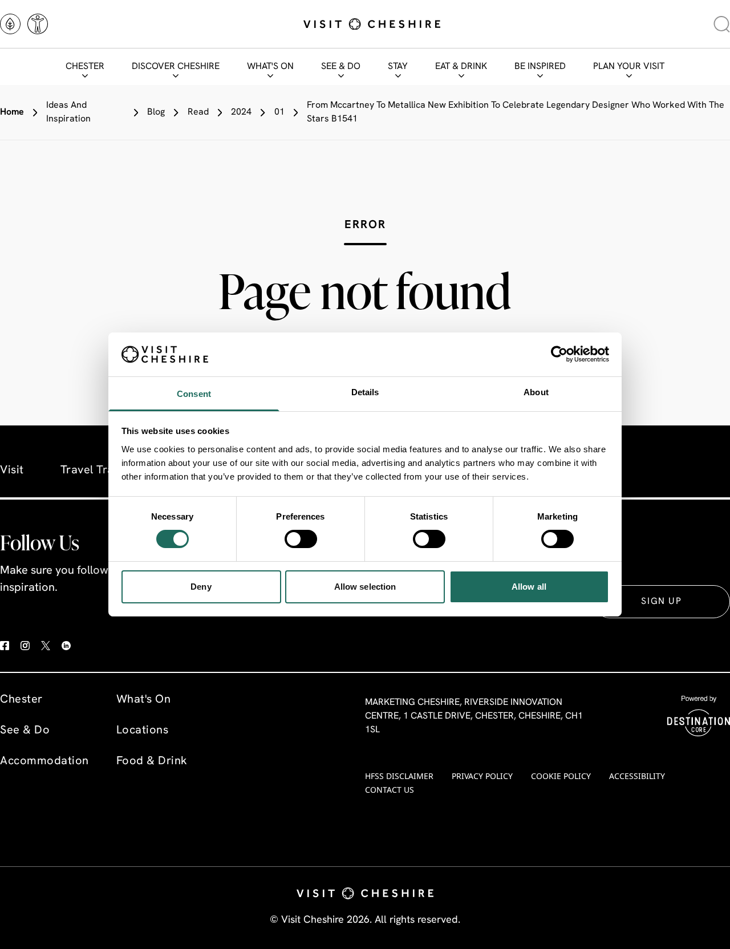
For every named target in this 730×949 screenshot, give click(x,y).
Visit (12, 470)
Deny (200, 586)
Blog (156, 112)
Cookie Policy (561, 775)
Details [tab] (365, 392)
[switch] (301, 539)
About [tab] (536, 392)
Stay (398, 66)
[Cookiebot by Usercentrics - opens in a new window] (559, 354)
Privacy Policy (482, 775)
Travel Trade (94, 470)
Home (12, 112)
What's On (270, 66)
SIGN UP (661, 601)
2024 (241, 112)
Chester (85, 66)
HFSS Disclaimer (399, 775)
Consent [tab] (194, 394)
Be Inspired (540, 66)
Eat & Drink (461, 66)
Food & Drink (152, 761)
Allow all (529, 586)
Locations (142, 730)
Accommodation (44, 761)
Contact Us (389, 789)
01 (279, 112)
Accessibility (637, 775)
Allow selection (365, 586)
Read (198, 112)
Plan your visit (628, 66)
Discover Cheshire (176, 66)
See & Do (340, 66)
